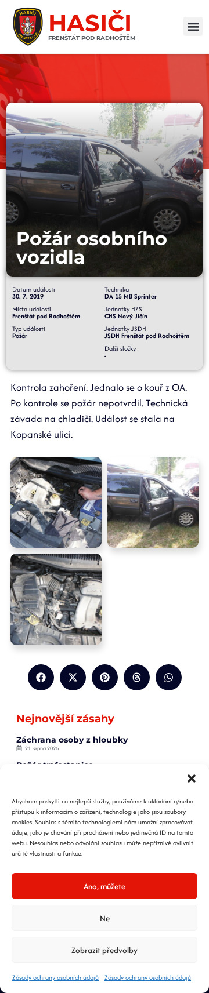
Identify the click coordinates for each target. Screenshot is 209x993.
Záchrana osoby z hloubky (72, 739)
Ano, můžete (104, 886)
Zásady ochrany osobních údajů (55, 977)
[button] (191, 778)
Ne (105, 918)
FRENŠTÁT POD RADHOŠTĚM (92, 38)
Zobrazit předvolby (104, 950)
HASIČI (90, 23)
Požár (19, 335)
